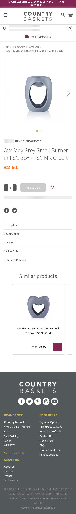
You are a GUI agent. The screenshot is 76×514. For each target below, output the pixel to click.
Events (8, 476)
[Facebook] (6, 210)
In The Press (11, 480)
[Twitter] (15, 210)
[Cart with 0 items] (70, 14)
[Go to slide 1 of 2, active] (37, 131)
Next (68, 93)
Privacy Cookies (49, 454)
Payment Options (50, 422)
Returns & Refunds (50, 431)
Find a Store (47, 441)
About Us (9, 466)
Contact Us (46, 436)
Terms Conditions (50, 450)
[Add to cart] (57, 347)
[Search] (63, 14)
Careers (8, 471)
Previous (8, 93)
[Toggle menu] (5, 15)
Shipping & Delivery (51, 426)
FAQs (43, 445)
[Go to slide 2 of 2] (41, 131)
